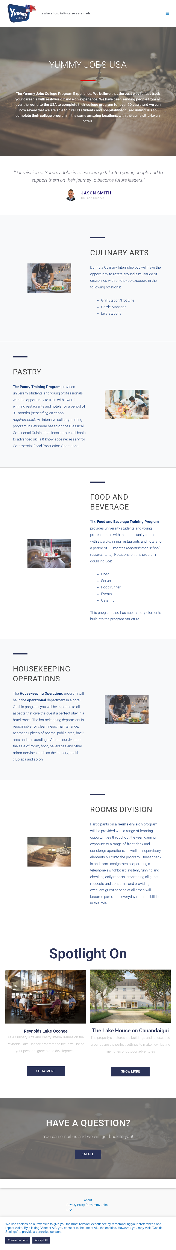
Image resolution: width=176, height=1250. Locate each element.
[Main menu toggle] (167, 13)
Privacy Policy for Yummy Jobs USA (87, 1207)
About (88, 1200)
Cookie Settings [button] (18, 1240)
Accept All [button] (41, 1240)
